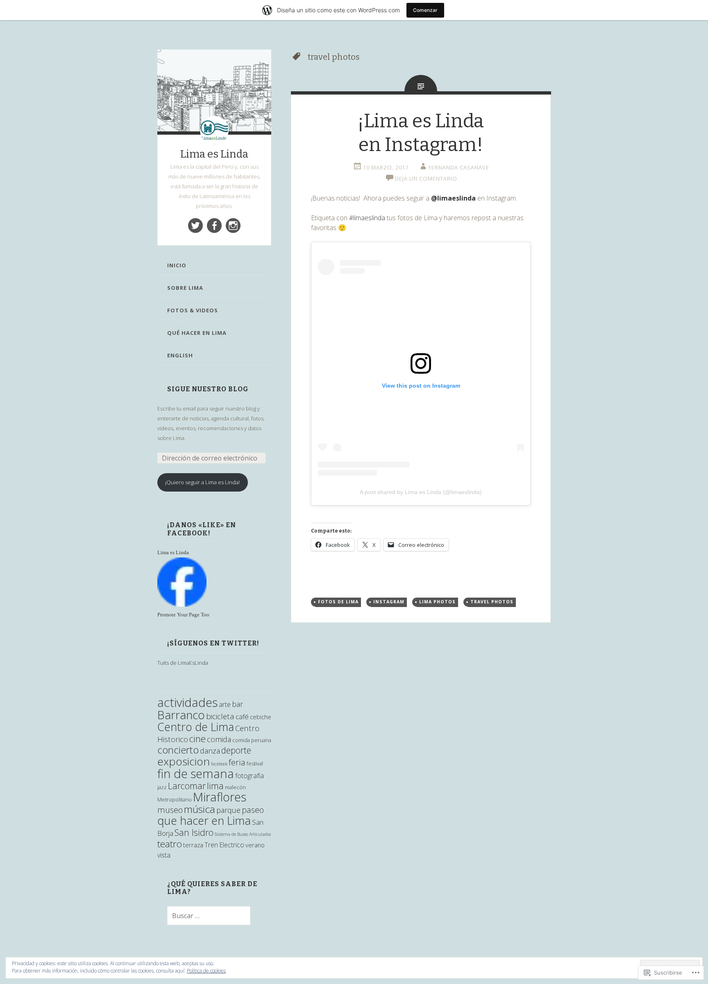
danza (210, 751)
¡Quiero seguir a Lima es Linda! (202, 482)
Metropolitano (174, 799)
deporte (236, 750)
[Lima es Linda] (181, 604)
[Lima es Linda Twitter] (195, 225)
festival (255, 763)
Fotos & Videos (192, 310)
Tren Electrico (224, 844)
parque (228, 810)
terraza (193, 845)
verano (255, 845)
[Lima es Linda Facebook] (214, 225)
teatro (169, 843)
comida (219, 739)
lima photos (437, 602)
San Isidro (194, 832)
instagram (388, 602)
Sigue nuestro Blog (208, 389)
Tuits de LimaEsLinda (182, 662)
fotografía (249, 775)
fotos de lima (338, 602)
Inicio (176, 265)
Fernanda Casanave (459, 167)
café (242, 716)
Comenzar (425, 10)
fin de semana (195, 773)
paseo (253, 809)
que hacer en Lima (204, 820)
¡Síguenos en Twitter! (213, 643)
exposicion (183, 761)
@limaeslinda (453, 198)
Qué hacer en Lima (197, 332)
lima (215, 786)
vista (163, 855)
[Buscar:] (203, 916)
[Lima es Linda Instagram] (233, 225)
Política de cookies (206, 970)
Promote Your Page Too (183, 615)
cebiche (260, 717)
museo (170, 809)
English (180, 355)
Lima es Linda (214, 154)
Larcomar (187, 786)
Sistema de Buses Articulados (243, 834)
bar (237, 704)
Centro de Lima (195, 726)
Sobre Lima (185, 287)
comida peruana (251, 740)
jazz (162, 787)
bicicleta (220, 716)
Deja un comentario (426, 178)
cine (197, 738)
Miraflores (219, 797)
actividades (187, 702)
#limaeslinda (367, 217)
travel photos (491, 602)
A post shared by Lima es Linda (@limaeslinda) (421, 492)
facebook (219, 764)
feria (237, 762)
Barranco (181, 714)
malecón (235, 787)
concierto (178, 749)
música (199, 809)
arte (225, 704)
